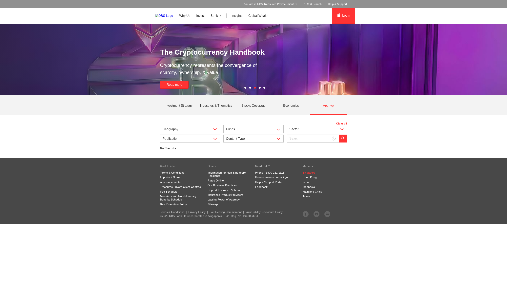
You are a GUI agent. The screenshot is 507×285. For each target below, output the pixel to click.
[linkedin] (327, 214)
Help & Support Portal (268, 182)
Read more (216, 84)
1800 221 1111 (275, 172)
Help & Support (337, 4)
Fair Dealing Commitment (226, 212)
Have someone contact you (272, 177)
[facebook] (306, 214)
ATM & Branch (313, 4)
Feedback (261, 186)
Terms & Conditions (172, 212)
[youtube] (316, 214)
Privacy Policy (197, 212)
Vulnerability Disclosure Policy (264, 212)
